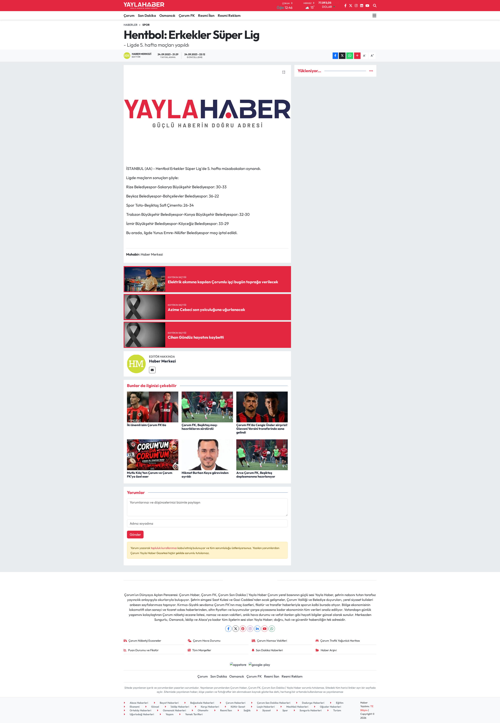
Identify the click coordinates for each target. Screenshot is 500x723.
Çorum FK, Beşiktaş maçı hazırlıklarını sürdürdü (199, 427)
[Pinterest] (243, 628)
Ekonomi (134, 706)
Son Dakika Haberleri (269, 650)
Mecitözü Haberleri (297, 706)
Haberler (131, 25)
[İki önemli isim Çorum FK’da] (152, 406)
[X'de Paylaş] (342, 55)
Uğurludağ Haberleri (141, 714)
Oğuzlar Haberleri (330, 706)
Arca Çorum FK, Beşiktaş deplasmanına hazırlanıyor (255, 474)
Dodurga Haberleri (312, 702)
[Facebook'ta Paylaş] (335, 55)
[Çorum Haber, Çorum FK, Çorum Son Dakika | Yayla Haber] (144, 5)
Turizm (337, 710)
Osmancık (167, 15)
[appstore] (238, 664)
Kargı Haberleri (209, 706)
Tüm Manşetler (201, 650)
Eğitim (339, 702)
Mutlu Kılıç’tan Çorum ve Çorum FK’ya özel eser (149, 474)
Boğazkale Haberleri (202, 702)
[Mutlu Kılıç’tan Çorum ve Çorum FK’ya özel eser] (152, 454)
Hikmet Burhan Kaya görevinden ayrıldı (205, 474)
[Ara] (374, 5)
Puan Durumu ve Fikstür (143, 650)
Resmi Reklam (229, 15)
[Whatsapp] (272, 628)
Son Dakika (147, 15)
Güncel (155, 706)
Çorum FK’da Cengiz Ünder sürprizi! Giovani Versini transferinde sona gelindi (262, 428)
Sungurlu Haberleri (310, 710)
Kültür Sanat (237, 706)
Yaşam (169, 714)
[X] (235, 628)
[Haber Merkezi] (136, 363)
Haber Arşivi (329, 650)
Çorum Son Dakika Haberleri (273, 702)
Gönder (135, 534)
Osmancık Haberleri (174, 710)
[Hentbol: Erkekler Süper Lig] (207, 114)
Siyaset (266, 710)
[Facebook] (228, 628)
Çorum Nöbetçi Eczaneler (145, 640)
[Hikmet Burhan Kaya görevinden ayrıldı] (207, 454)
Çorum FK (187, 15)
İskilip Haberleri (179, 706)
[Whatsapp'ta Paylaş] (349, 55)
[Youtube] (264, 628)
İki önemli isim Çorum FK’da (146, 425)
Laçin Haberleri (265, 706)
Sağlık (247, 710)
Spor (146, 25)
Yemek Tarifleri (194, 714)
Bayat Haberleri (169, 702)
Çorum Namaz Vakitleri (272, 640)
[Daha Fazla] (357, 55)
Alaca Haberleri (138, 702)
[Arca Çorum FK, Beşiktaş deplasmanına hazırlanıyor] (262, 454)
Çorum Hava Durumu (207, 640)
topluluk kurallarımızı (164, 548)
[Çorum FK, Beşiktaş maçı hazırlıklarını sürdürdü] (207, 406)
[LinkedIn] (257, 628)
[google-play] (259, 664)
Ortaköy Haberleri (140, 710)
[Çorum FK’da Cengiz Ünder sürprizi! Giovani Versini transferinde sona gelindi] (262, 406)
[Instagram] (250, 628)
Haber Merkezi (162, 361)
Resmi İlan (206, 15)
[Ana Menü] (374, 15)
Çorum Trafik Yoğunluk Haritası (340, 640)
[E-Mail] (152, 370)
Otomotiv (202, 710)
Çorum (129, 15)
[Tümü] (371, 71)
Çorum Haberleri (235, 702)
